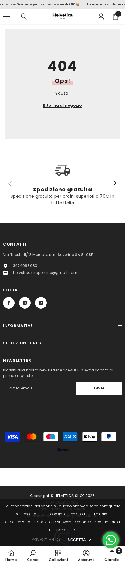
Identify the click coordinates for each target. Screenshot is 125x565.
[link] (32, 555)
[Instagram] (25, 303)
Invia (99, 388)
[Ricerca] (24, 16)
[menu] (6, 16)
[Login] (101, 16)
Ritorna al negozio (62, 105)
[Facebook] (9, 303)
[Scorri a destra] (114, 183)
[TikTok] (41, 303)
